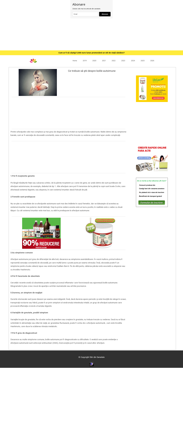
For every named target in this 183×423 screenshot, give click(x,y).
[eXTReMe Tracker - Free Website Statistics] (91, 364)
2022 (114, 61)
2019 (85, 61)
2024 (133, 61)
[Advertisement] (91, 34)
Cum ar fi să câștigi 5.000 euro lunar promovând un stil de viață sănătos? (91, 53)
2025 (143, 61)
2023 (123, 61)
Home (75, 61)
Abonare (105, 14)
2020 (94, 61)
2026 (152, 61)
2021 (104, 61)
